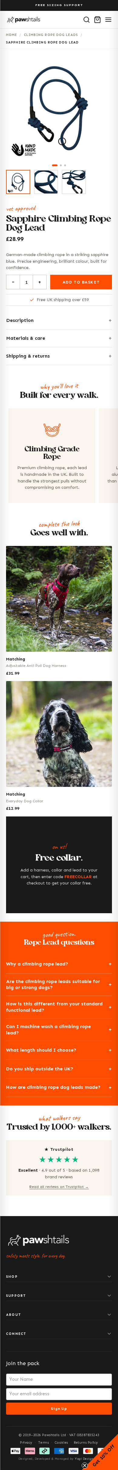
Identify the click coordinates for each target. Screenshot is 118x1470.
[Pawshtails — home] (23, 20)
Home (11, 35)
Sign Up (59, 1409)
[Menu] (108, 19)
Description (20, 320)
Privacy (26, 1443)
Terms (43, 1443)
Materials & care (25, 338)
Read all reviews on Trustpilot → (59, 1187)
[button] (100, 1452)
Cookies (61, 1443)
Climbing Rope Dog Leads (51, 35)
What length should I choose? (41, 1050)
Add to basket (81, 282)
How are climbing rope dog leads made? (53, 1087)
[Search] (86, 19)
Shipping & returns (28, 356)
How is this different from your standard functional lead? (54, 1007)
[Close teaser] (85, 1465)
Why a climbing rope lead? (37, 964)
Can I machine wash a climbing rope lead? (48, 1030)
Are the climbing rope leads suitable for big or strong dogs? (53, 984)
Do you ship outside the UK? (39, 1069)
